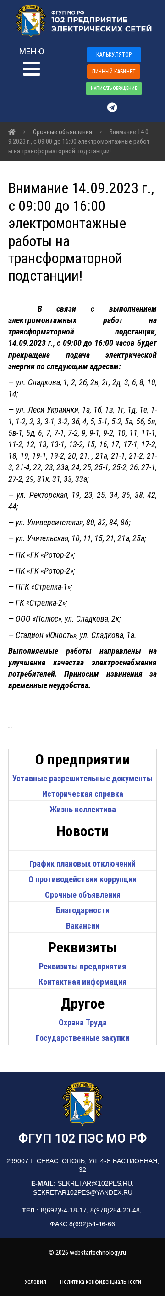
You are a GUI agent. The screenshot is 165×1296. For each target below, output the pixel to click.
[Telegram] (116, 107)
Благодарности (83, 910)
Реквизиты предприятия (82, 966)
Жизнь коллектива (83, 809)
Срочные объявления (83, 894)
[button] (40, 64)
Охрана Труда (83, 1022)
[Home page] (12, 132)
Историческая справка (82, 794)
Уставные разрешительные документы (82, 778)
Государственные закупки (82, 1038)
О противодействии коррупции (82, 879)
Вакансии (82, 925)
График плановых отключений (82, 863)
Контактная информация (82, 982)
